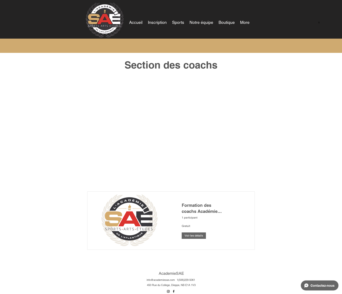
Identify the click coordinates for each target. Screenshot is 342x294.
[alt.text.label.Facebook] (173, 291)
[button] (317, 22)
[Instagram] (168, 291)
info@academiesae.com (161, 279)
